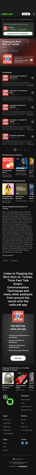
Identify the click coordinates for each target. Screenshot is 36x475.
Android (5, 450)
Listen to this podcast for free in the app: (15, 24)
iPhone (5, 443)
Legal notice (6, 426)
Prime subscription (26, 430)
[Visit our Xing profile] (26, 443)
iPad (4, 446)
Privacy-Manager (8, 433)
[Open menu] (34, 14)
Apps (22, 423)
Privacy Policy (7, 423)
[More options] (32, 42)
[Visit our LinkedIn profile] (22, 443)
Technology (14, 50)
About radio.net (25, 399)
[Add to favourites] (27, 41)
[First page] (7, 149)
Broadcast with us (26, 410)
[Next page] (24, 149)
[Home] (3, 19)
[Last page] (28, 149)
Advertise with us (26, 406)
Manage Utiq (7, 430)
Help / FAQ (24, 426)
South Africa (19, 459)
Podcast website (7, 255)
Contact (23, 419)
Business (5, 50)
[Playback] (31, 60)
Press (23, 403)
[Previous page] (11, 149)
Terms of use (7, 419)
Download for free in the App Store (18, 33)
